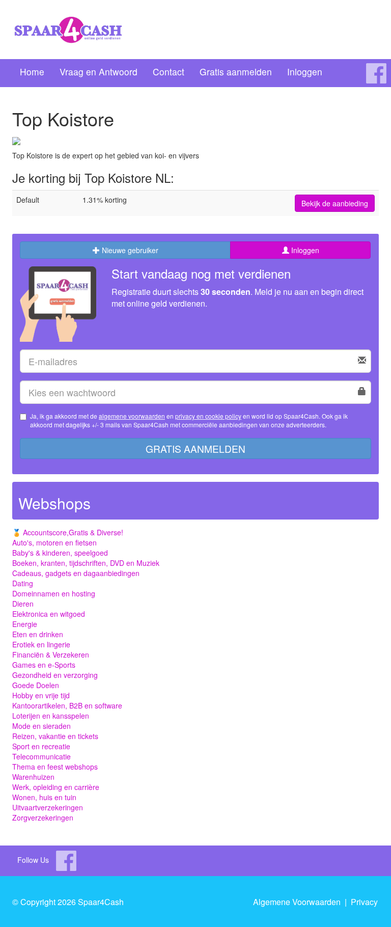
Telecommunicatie (41, 756)
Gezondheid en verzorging (55, 675)
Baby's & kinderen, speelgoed (60, 553)
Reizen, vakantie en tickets (55, 736)
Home (32, 71)
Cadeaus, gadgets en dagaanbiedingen (75, 573)
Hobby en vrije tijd (41, 695)
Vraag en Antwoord (98, 71)
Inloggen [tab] (304, 250)
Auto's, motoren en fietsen (54, 542)
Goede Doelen (35, 685)
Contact (168, 71)
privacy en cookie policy (208, 416)
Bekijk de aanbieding (334, 203)
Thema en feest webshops (55, 766)
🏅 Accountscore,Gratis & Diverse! (67, 532)
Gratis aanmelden (236, 71)
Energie (24, 624)
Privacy (364, 902)
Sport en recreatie (41, 746)
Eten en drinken (37, 634)
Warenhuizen (33, 777)
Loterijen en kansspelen (50, 716)
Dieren (23, 603)
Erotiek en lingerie (41, 644)
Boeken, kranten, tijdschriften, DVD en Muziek (85, 563)
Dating (22, 583)
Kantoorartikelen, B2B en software (67, 705)
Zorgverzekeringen (42, 817)
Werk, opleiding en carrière (55, 787)
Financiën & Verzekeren (50, 654)
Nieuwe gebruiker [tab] (129, 250)
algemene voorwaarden (132, 416)
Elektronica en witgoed (48, 614)
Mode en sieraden (41, 726)
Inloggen (304, 71)
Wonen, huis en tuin (44, 797)
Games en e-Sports (43, 665)
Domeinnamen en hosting (53, 593)
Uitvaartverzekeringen (47, 807)
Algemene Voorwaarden (297, 902)
